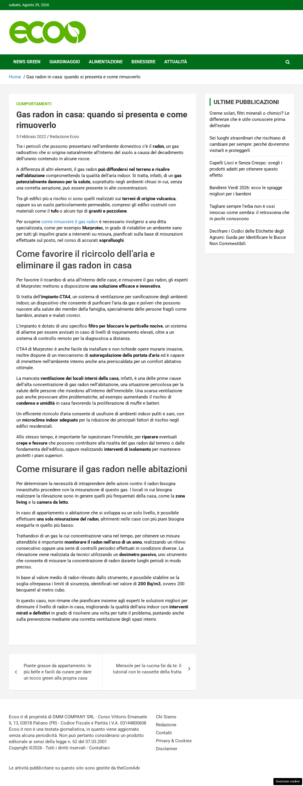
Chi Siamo (166, 716)
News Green (27, 61)
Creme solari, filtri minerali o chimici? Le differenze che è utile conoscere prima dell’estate (249, 119)
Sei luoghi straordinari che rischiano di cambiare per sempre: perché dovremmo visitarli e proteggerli (249, 144)
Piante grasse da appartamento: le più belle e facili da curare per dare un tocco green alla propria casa (57, 672)
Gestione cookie (288, 781)
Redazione (166, 724)
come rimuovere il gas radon (69, 221)
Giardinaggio (64, 61)
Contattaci (99, 748)
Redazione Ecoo (64, 136)
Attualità (175, 61)
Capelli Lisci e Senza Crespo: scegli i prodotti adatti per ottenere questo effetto (245, 169)
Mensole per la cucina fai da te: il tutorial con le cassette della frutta (147, 669)
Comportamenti (33, 103)
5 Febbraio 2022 (31, 136)
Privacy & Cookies (174, 740)
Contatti (164, 732)
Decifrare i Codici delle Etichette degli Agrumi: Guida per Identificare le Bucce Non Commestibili (247, 237)
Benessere (143, 61)
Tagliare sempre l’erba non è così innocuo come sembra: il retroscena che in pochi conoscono (249, 212)
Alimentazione (106, 61)
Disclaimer (166, 748)
